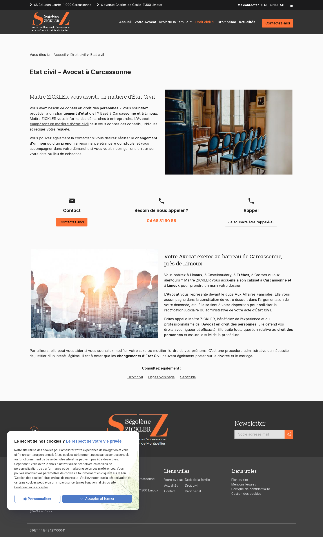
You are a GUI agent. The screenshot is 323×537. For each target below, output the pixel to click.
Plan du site (239, 480)
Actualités (247, 22)
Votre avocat (173, 480)
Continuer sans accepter (31, 487)
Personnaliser (39, 499)
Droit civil (203, 22)
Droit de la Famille (174, 22)
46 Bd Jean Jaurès (62, 5)
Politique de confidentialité (250, 489)
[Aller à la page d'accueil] (136, 429)
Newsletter (250, 423)
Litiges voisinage (161, 377)
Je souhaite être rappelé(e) (251, 222)
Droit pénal (227, 22)
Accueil (125, 22)
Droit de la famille (197, 480)
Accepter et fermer (99, 499)
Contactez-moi (277, 23)
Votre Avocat (145, 22)
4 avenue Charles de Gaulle (131, 5)
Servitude (188, 377)
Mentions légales (243, 484)
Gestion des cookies (246, 493)
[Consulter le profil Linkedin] (291, 4)
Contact (169, 491)
